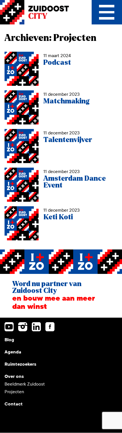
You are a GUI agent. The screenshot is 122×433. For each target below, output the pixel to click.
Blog (9, 339)
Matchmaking (66, 101)
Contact (14, 404)
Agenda (13, 352)
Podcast (57, 62)
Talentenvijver (67, 139)
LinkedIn (36, 326)
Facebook (49, 326)
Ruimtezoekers (20, 364)
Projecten (14, 391)
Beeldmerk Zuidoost (25, 384)
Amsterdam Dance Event (74, 182)
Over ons (14, 376)
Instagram (22, 326)
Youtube (9, 326)
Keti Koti (58, 217)
